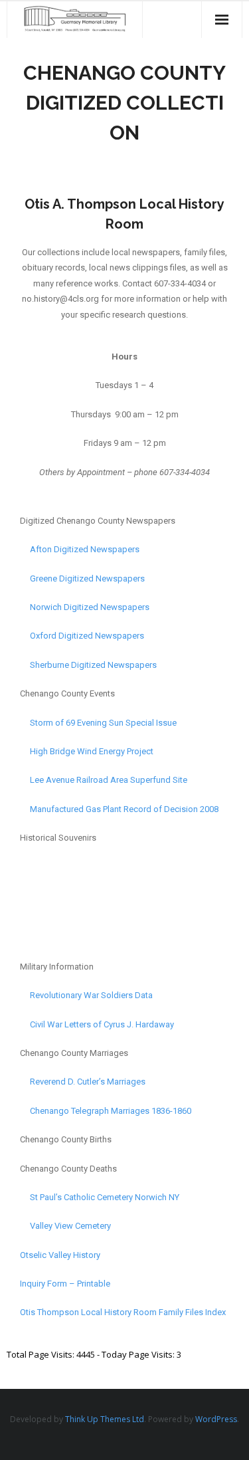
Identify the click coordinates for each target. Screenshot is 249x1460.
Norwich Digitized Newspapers (84, 607)
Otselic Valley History (60, 1255)
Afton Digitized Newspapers (79, 549)
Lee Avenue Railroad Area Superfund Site (103, 780)
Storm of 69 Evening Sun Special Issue (103, 723)
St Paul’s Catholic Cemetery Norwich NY (99, 1197)
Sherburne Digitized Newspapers (88, 665)
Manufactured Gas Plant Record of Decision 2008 (119, 809)
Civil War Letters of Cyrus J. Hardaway (97, 1024)
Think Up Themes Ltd (104, 1419)
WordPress (216, 1419)
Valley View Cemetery (65, 1226)
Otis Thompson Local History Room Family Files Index (123, 1312)
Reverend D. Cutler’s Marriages (82, 1082)
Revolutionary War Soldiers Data (91, 995)
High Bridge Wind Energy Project (86, 751)
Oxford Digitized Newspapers (82, 636)
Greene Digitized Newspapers (82, 578)
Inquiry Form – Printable (65, 1284)
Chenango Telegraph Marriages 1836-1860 (105, 1111)
